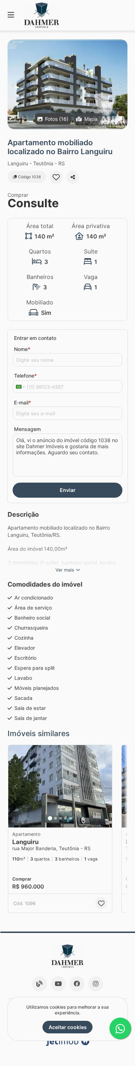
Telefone (25, 376)
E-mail (22, 402)
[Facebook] (77, 983)
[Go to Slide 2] (55, 818)
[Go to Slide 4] (65, 818)
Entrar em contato (35, 338)
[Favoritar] (56, 177)
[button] (67, 84)
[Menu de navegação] (11, 15)
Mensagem (27, 429)
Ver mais (64, 570)
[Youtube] (58, 983)
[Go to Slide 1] (50, 818)
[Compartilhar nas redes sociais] (72, 177)
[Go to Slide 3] (60, 818)
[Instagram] (95, 983)
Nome (22, 349)
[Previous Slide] (13, 84)
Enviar (68, 490)
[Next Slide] (121, 84)
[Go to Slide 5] (70, 818)
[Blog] (39, 983)
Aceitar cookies (68, 1027)
